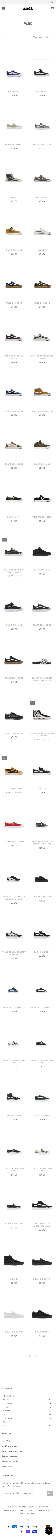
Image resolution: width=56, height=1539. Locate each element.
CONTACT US (43, 1507)
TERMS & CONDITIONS (28, 1510)
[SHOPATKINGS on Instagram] (28, 1520)
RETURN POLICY (45, 1510)
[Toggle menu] (50, 1399)
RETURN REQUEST (27, 1514)
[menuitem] (28, 1396)
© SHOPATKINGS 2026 (17, 1507)
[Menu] (3, 8)
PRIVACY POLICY (10, 1510)
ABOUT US (32, 1507)
